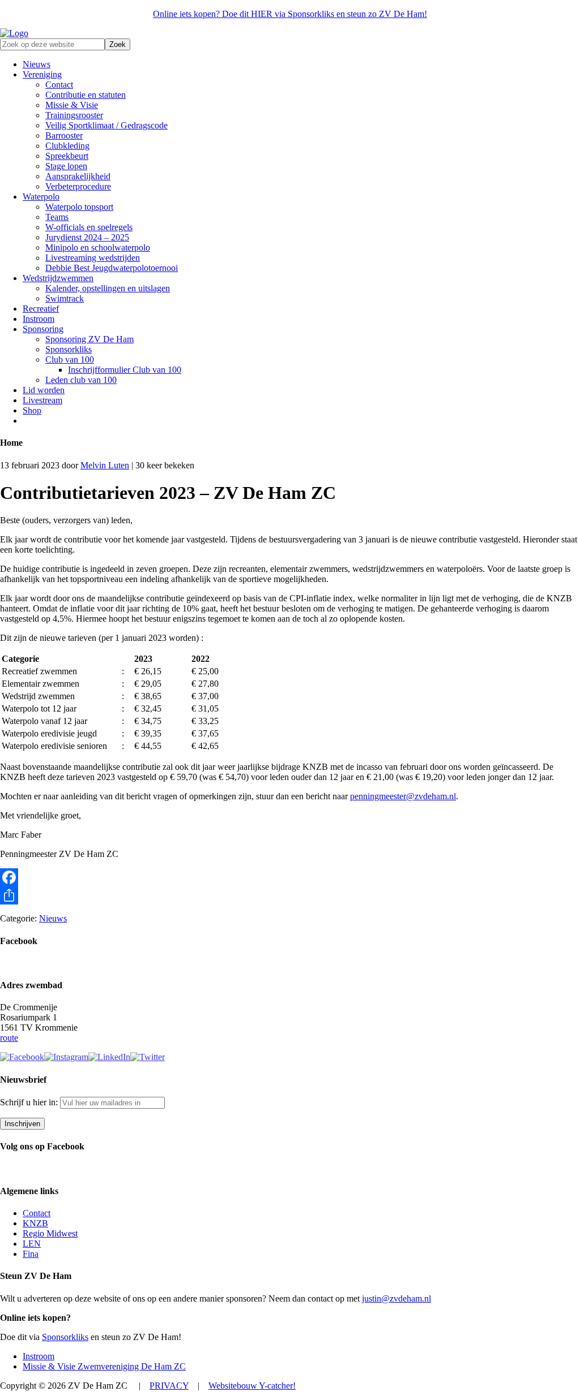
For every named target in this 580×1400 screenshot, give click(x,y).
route (9, 1038)
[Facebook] (290, 877)
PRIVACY (169, 1385)
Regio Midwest (50, 1233)
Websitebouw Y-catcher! (252, 1385)
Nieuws (53, 918)
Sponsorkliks (65, 1337)
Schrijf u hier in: (30, 1102)
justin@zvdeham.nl (396, 1298)
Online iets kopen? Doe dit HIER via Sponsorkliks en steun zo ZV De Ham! (290, 14)
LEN (32, 1243)
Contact (36, 1213)
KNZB (35, 1223)
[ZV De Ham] (14, 33)
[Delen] (290, 895)
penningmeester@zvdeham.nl (403, 796)
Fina (31, 1254)
